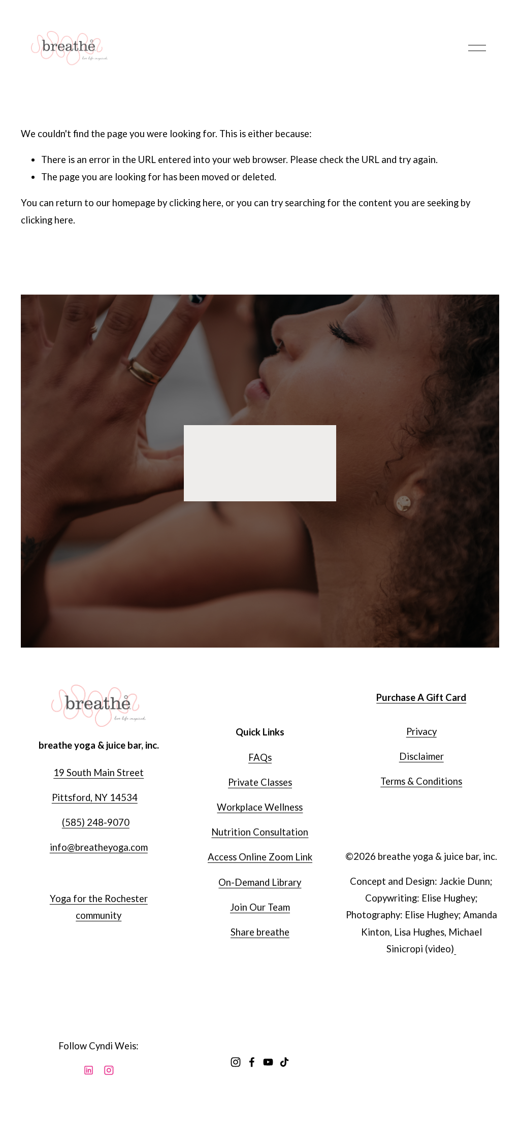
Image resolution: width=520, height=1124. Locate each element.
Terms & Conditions (421, 781)
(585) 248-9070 (95, 822)
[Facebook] (252, 1062)
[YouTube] (268, 1062)
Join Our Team (260, 907)
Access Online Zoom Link (260, 856)
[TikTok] (284, 1062)
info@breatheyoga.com (99, 847)
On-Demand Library (259, 882)
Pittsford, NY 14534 (95, 797)
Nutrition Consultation (259, 832)
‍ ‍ (455, 948)
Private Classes (260, 782)
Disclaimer (421, 756)
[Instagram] (236, 1062)
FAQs (260, 757)
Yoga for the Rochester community (99, 907)
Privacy (421, 731)
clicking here (195, 202)
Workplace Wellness (260, 807)
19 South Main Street (98, 772)
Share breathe (260, 932)
